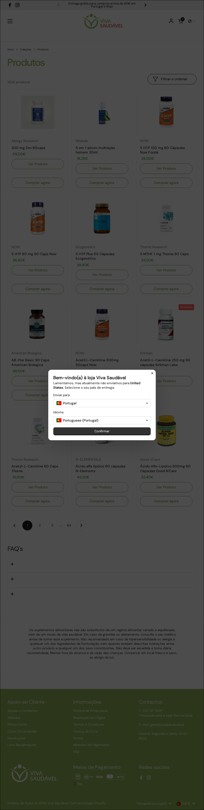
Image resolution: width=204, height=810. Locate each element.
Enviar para (61, 395)
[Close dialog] (152, 373)
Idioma (58, 412)
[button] (102, 403)
